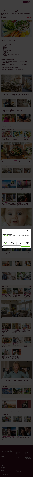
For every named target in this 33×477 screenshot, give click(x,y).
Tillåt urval (16, 246)
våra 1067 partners (6, 235)
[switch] (13, 243)
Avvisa (7, 246)
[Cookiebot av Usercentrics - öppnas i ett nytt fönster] (28, 230)
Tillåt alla (26, 246)
